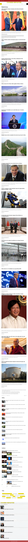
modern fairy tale (20, 497)
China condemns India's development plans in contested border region (13, 40)
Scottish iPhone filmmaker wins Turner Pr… (12, 479)
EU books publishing (21, 493)
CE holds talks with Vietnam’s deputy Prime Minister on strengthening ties (11, 216)
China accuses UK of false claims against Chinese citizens (12, 83)
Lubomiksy (3, 497)
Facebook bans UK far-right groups (16, 471)
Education (3, 496)
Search (27, 4)
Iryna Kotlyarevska (22, 496)
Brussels (14, 496)
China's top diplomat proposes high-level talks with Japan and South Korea (13, 362)
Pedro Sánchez (12, 35)
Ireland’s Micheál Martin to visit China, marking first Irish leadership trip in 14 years (12, 59)
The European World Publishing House (6, 493)
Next (7, 395)
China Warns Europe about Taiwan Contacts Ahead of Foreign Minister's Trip (11, 392)
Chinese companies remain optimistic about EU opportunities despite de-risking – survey (13, 189)
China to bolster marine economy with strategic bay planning (14, 429)
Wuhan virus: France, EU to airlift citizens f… (7, 532)
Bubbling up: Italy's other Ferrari (16, 486)
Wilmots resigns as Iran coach (5, 538)
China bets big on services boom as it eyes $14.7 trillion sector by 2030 (15, 404)
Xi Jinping (8, 35)
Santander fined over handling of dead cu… (17, 476)
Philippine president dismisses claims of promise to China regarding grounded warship (12, 294)
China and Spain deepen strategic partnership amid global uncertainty (12, 9)
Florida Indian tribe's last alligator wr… (12, 484)
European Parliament (8, 496)
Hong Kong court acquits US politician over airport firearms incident (12, 241)
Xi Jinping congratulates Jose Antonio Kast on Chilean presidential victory (11, 164)
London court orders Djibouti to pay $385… (12, 474)
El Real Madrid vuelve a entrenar (16, 452)
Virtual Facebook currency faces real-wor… (17, 457)
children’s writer (8, 497)
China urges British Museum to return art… (12, 450)
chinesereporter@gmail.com (4, 504)
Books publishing (15, 493)
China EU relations (16, 35)
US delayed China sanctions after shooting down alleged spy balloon (10, 393)
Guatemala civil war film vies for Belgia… (12, 455)
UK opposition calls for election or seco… (12, 460)
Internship (17, 496)
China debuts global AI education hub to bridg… (7, 520)
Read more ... (3, 82)
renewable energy (21, 35)
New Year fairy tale (14, 497)
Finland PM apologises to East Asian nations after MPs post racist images (16, 425)
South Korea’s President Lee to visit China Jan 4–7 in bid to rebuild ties (12, 110)
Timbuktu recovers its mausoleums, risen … (17, 481)
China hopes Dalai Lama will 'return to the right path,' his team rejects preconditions (13, 337)
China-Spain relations (4, 35)
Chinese (14, 2)
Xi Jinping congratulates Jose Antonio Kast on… (7, 526)
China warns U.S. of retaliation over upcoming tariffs (11, 268)
